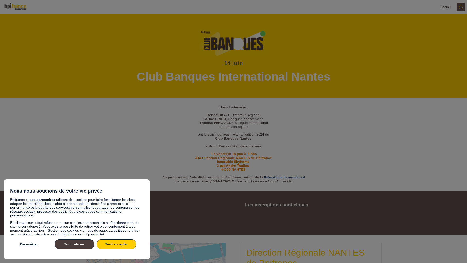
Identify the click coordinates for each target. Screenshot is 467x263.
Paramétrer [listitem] (29, 244)
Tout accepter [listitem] (116, 244)
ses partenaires (42, 200)
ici (102, 234)
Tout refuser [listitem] (74, 244)
